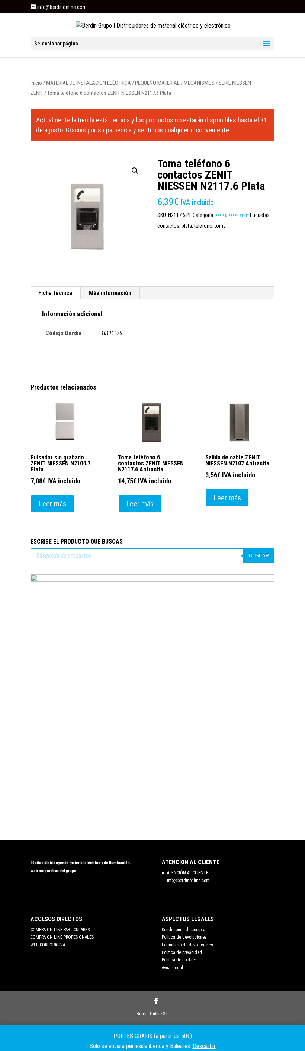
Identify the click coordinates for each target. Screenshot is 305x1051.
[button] (135, 170)
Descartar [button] (204, 1046)
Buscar (259, 555)
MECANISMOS (199, 83)
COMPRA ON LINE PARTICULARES (60, 929)
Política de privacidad (182, 952)
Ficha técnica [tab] (55, 293)
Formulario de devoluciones (187, 945)
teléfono (203, 226)
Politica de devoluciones (184, 937)
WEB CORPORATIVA (47, 945)
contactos (168, 226)
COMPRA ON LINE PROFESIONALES (62, 937)
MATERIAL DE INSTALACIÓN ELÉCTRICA (88, 83)
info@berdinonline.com (188, 880)
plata (187, 226)
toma (220, 226)
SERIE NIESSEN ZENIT (232, 216)
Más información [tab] (110, 293)
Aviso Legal (172, 967)
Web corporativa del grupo (53, 870)
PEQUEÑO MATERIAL (157, 83)
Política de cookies (179, 959)
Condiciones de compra (183, 929)
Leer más (52, 503)
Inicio (36, 83)
